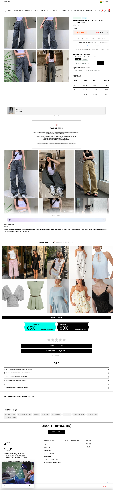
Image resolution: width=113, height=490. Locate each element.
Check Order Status (72, 441)
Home (88, 447)
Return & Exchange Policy (53, 462)
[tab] (54, 115)
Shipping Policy (49, 456)
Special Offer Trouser (78, 414)
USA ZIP (85, 59)
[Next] (99, 11)
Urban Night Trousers (10, 417)
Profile (88, 444)
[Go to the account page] (104, 10)
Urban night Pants (92, 414)
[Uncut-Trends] (56, 5)
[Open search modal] (4, 10)
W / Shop (36, 414)
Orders (88, 441)
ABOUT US (47, 447)
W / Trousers (45, 414)
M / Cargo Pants (56, 414)
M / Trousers (67, 414)
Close (5, 485)
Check (100, 63)
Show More (56, 216)
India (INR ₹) (105, 2)
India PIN (78, 59)
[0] (102, 11)
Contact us (48, 450)
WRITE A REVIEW (56, 345)
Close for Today (28, 485)
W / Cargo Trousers (10, 414)
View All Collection (56, 318)
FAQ (45, 444)
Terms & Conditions (51, 459)
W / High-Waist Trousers (24, 414)
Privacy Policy (49, 453)
